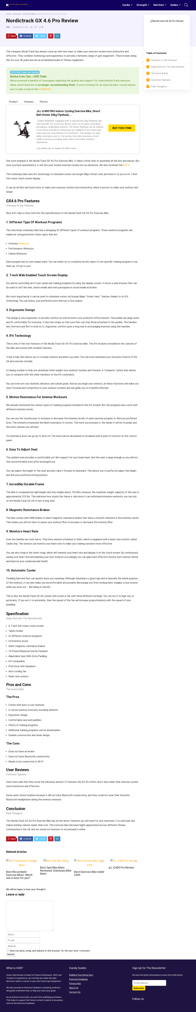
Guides (174, 5)
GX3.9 (126, 165)
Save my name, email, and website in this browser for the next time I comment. (50, 950)
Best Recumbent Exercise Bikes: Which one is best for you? (19, 875)
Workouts (24, 243)
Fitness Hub (75, 983)
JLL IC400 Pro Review (121, 867)
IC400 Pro (45, 89)
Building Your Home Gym (81, 975)
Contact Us (74, 992)
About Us (73, 988)
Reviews (17, 14)
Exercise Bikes (30, 14)
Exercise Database (78, 979)
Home (9, 14)
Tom (8, 27)
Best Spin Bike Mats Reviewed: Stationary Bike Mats (55, 870)
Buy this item (122, 128)
